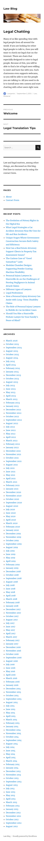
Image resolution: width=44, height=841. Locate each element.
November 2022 (13, 413)
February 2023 (13, 402)
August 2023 (12, 382)
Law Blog (10, 8)
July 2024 (10, 361)
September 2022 (14, 420)
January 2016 (12, 685)
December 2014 (13, 730)
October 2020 (12, 499)
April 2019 (11, 561)
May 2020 (10, 516)
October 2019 (12, 540)
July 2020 (10, 509)
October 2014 (12, 737)
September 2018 (14, 578)
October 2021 (12, 458)
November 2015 (13, 692)
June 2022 (11, 430)
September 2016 (14, 657)
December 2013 (13, 771)
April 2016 (11, 675)
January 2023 (12, 406)
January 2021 (12, 489)
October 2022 (12, 416)
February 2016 (13, 681)
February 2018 (13, 602)
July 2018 (10, 585)
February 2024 (13, 368)
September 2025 (14, 347)
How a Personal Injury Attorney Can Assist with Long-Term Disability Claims (23, 299)
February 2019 (13, 564)
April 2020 (11, 520)
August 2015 (12, 702)
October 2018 (12, 575)
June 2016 (10, 668)
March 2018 (11, 599)
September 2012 (14, 823)
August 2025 (12, 351)
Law (35, 93)
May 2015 (10, 712)
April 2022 (11, 437)
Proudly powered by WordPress (25, 836)
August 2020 (12, 506)
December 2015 (13, 688)
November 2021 (13, 454)
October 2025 (12, 344)
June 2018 (10, 588)
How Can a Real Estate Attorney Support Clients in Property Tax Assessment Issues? (21, 251)
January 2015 (12, 726)
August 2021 (12, 464)
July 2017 (10, 623)
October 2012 (12, 819)
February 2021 (13, 485)
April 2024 (11, 365)
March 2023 (11, 399)
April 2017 (10, 633)
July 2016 (10, 664)
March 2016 (11, 678)
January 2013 (12, 809)
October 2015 (12, 695)
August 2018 (12, 582)
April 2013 (10, 799)
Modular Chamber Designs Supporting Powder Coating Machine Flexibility (19, 268)
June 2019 (10, 554)
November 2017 (13, 613)
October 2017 (12, 616)
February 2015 (13, 723)
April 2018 (11, 595)
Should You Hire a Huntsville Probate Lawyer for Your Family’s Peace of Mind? (22, 317)
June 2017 (10, 626)
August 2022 (12, 423)
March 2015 (11, 719)
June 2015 (10, 709)
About (9, 196)
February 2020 (13, 526)
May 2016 (10, 671)
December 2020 (13, 492)
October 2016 (12, 654)
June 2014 (10, 750)
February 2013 (12, 805)
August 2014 (12, 743)
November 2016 (13, 650)
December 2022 (13, 409)
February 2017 (12, 640)
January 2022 (12, 447)
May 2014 (10, 754)
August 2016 (12, 661)
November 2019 (13, 537)
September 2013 (13, 781)
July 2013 (10, 788)
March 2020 (11, 523)
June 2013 (10, 792)
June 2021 (10, 471)
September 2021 (14, 461)
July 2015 (10, 706)
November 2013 (13, 774)
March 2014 (11, 761)
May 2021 (10, 475)
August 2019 (12, 547)
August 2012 (12, 826)
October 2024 (12, 354)
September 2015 (14, 699)
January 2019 (12, 568)
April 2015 (11, 716)
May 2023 (10, 392)
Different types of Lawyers (18, 289)
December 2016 (13, 647)
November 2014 (13, 733)
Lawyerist (11, 93)
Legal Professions (14, 293)
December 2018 (13, 571)
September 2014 (14, 740)
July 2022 (10, 427)
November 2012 (13, 816)
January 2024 (12, 371)
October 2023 (12, 378)
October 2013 (12, 778)
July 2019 (10, 551)
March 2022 (11, 440)
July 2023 (10, 385)
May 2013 (10, 795)
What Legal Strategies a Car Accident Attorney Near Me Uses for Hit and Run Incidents (23, 230)
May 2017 (10, 630)
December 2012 (13, 812)
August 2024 (12, 358)
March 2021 (11, 482)
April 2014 (11, 757)
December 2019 (13, 533)
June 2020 (11, 513)
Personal (6, 96)
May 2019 (10, 557)
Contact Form (12, 200)
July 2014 (10, 747)
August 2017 (12, 619)
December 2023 (13, 375)
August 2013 (12, 785)
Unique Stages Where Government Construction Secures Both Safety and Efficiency (22, 241)
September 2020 (14, 502)
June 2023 (11, 389)
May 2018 (10, 592)
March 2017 (11, 637)
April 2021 (11, 478)
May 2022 (10, 433)
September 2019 (14, 544)
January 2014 (12, 768)
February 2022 (13, 444)
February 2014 (13, 764)
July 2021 (10, 468)
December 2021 (13, 451)
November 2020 (13, 495)
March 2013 (11, 802)
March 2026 (12, 340)
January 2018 (12, 606)
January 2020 (12, 530)
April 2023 (11, 396)
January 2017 (12, 644)
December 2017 (13, 609)
